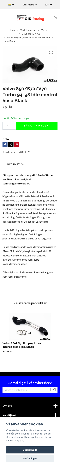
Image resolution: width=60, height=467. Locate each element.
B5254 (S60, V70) (31, 33)
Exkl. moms (29, 4)
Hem (12, 30)
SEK (47, 4)
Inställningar (30, 458)
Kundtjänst (9, 415)
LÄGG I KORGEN (36, 125)
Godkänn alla (30, 450)
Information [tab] (15, 164)
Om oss (7, 405)
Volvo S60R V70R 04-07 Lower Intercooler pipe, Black (22, 345)
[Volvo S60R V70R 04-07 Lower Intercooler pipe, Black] (30, 327)
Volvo (44, 30)
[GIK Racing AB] (30, 18)
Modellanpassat (28, 30)
